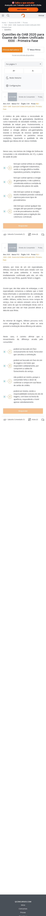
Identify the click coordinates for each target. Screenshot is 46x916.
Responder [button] (23, 226)
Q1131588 (12, 97)
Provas (23, 912)
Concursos (23, 909)
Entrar (41, 15)
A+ (14, 71)
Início (23, 905)
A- (33, 71)
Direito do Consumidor (27, 97)
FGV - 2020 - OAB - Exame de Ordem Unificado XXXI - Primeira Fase (22, 106)
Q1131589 (12, 248)
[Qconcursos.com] (23, 15)
